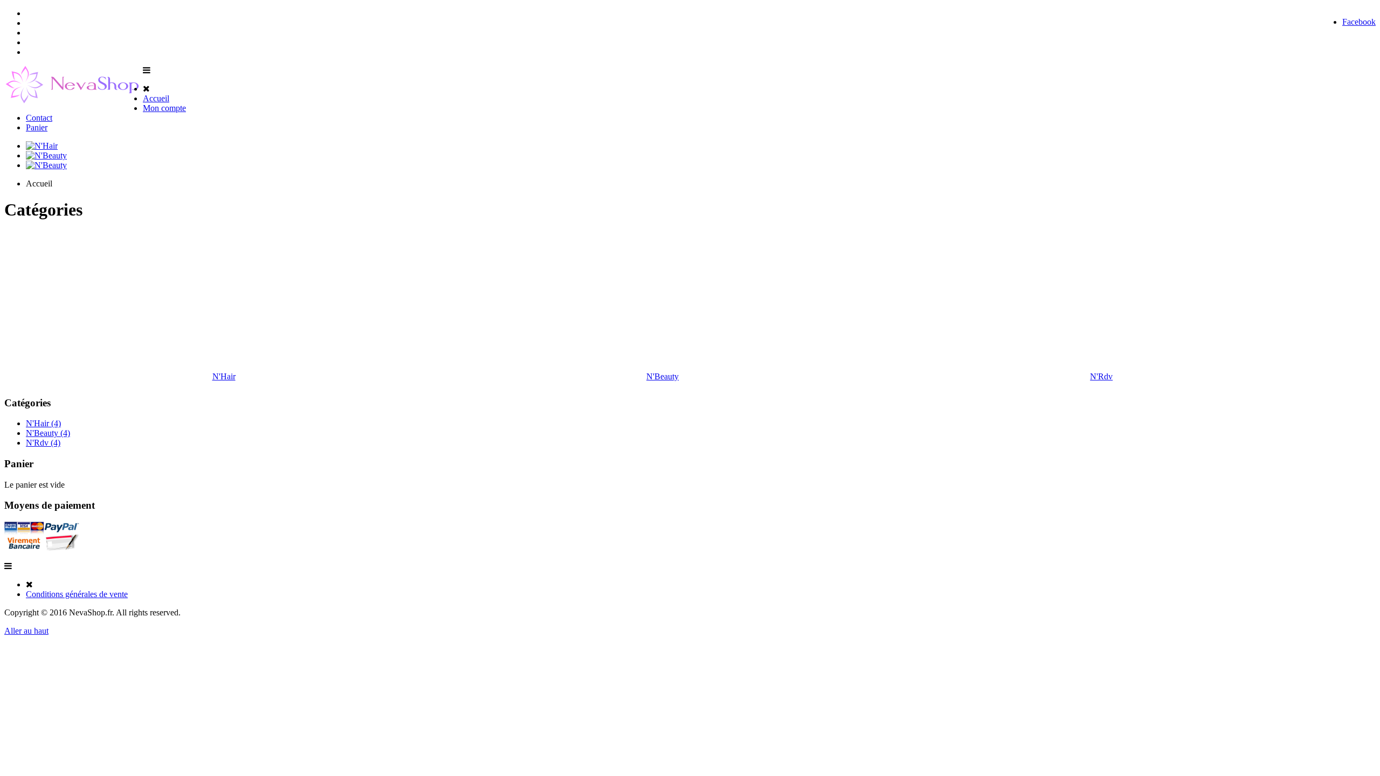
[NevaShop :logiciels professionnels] (73, 100)
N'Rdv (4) (43, 442)
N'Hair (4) (43, 423)
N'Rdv (1101, 376)
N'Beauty (662, 376)
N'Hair (224, 376)
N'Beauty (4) (48, 433)
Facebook (1359, 21)
